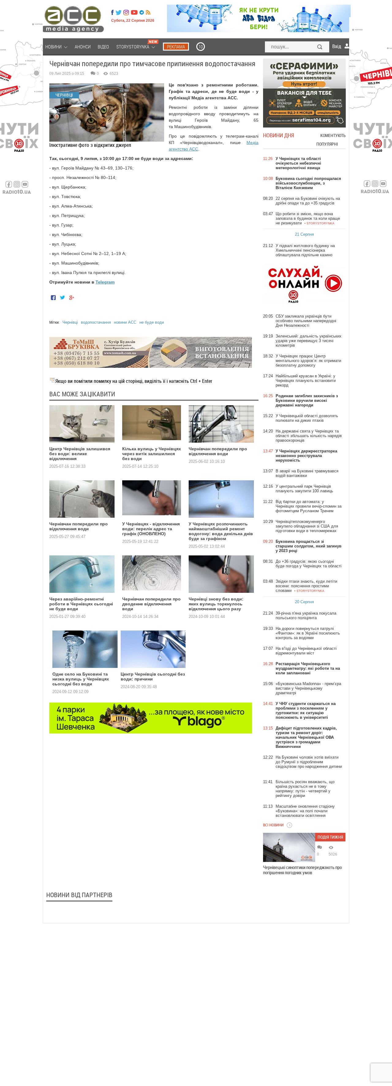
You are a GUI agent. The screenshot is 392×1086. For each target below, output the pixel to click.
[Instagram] (126, 12)
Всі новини (273, 825)
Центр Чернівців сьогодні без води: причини (153, 676)
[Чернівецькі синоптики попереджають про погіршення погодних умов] (289, 847)
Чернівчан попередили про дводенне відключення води (151, 603)
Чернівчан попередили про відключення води (218, 451)
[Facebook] (112, 12)
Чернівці (70, 322)
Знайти (320, 47)
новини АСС (125, 322)
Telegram (105, 282)
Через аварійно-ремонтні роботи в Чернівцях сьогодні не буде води (81, 603)
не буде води (151, 322)
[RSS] (148, 12)
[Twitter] (118, 12)
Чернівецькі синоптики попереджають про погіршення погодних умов (302, 870)
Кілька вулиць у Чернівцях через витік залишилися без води (151, 453)
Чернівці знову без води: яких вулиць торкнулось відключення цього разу (216, 603)
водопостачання (96, 322)
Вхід (336, 46)
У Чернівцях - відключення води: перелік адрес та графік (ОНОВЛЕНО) (151, 528)
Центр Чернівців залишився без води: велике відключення (79, 453)
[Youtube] (134, 12)
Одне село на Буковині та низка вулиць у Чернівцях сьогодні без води (80, 679)
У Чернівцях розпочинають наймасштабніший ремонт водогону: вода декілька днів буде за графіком (221, 531)
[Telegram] (141, 12)
